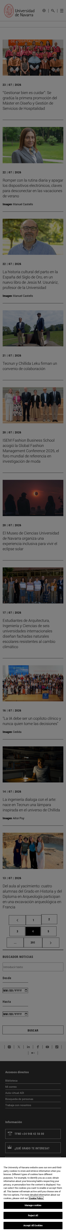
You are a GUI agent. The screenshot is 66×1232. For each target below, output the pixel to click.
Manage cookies (33, 1205)
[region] (33, 1194)
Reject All (33, 1215)
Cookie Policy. (36, 1198)
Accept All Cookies (33, 1225)
